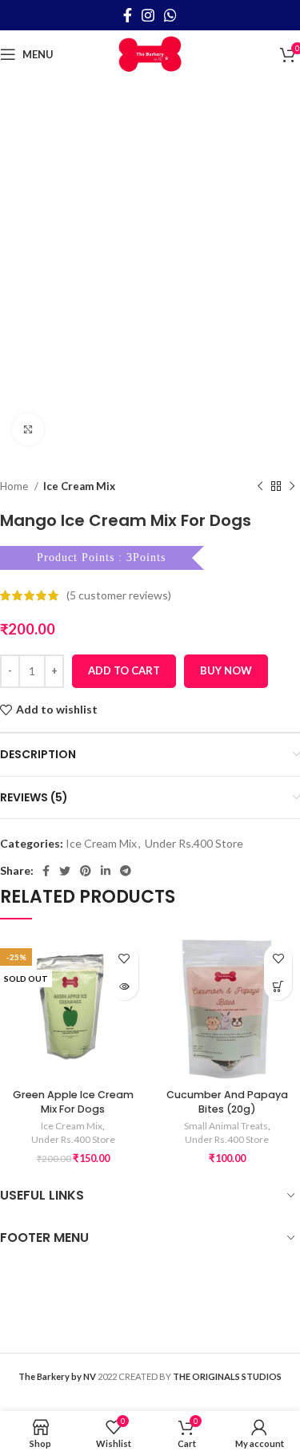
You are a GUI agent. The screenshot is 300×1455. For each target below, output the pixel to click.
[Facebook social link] (127, 15)
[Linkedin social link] (105, 870)
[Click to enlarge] (28, 429)
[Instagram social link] (148, 15)
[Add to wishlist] (124, 958)
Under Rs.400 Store (194, 843)
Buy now (226, 670)
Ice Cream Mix (79, 486)
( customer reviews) (118, 595)
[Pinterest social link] (85, 870)
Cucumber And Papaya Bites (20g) (227, 1102)
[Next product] (292, 486)
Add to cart (124, 670)
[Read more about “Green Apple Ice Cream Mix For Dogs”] (124, 986)
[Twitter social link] (64, 870)
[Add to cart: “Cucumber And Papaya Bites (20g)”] (278, 986)
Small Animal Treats (226, 1126)
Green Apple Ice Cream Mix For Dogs (73, 1102)
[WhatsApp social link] (170, 15)
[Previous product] (260, 486)
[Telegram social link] (125, 870)
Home (15, 486)
